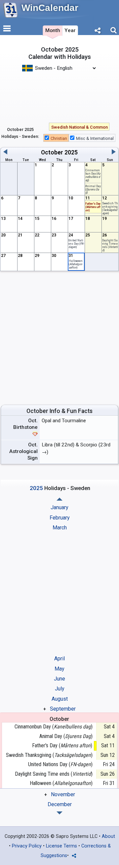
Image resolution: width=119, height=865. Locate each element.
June (59, 679)
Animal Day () (93, 189)
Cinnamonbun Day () (53, 726)
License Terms (61, 846)
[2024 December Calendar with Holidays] (59, 499)
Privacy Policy (27, 846)
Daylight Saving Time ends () (110, 245)
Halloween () (76, 264)
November (63, 794)
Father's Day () (62, 745)
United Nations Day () (76, 243)
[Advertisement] (59, 93)
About (108, 836)
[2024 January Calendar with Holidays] (59, 812)
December (60, 804)
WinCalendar (49, 8)
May (59, 669)
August (60, 699)
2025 (71, 152)
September (63, 709)
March (60, 527)
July (59, 688)
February (60, 518)
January (59, 507)
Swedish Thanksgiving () (49, 755)
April (59, 658)
